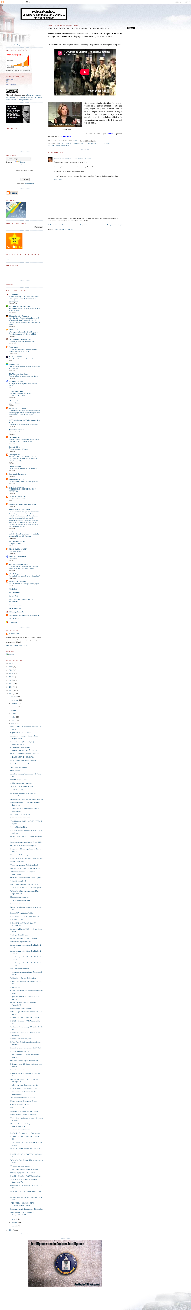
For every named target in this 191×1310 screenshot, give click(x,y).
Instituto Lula (14, 364)
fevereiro (14, 1222)
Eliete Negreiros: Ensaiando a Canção (23, 1101)
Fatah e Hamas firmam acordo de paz (23, 760)
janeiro (13, 1226)
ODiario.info (13, 400)
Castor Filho (10, 79)
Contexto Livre (14, 447)
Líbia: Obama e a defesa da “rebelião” (23, 1114)
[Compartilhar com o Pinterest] (94, 141)
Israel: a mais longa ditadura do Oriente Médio (26, 842)
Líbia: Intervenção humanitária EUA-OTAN (25, 1048)
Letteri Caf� (14, 596)
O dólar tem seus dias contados (21, 783)
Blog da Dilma (14, 592)
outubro (14, 703)
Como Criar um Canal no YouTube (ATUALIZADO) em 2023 (20, 394)
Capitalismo (64, 144)
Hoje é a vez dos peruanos (19, 1051)
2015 (11, 680)
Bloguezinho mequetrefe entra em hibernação (23, 468)
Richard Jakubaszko (16, 612)
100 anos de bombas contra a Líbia (22, 1097)
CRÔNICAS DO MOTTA (18, 549)
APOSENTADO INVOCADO (19, 509)
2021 (11, 670)
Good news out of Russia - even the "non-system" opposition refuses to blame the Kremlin (24, 567)
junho (13, 717)
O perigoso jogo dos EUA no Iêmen (22, 1172)
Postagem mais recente (56, 225)
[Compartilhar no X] (89, 141)
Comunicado (13, 559)
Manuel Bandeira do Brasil (19, 968)
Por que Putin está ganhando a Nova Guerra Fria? (24, 576)
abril (13, 723)
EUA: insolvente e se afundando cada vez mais (26, 858)
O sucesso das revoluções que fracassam (24, 1060)
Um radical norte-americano (20, 818)
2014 (11, 683)
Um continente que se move (20, 904)
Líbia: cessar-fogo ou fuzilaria (20, 941)
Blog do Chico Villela (17, 541)
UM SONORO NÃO (17, 919)
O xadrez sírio (15, 770)
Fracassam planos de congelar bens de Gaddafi (26, 799)
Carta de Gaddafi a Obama (19, 1104)
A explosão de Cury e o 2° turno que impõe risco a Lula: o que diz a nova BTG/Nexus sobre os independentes (24, 299)
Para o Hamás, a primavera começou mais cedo (26, 1070)
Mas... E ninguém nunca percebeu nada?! (24, 884)
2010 (11, 1230)
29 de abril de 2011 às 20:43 (83, 158)
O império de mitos (15, 544)
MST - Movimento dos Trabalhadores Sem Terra (24, 421)
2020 (11, 673)
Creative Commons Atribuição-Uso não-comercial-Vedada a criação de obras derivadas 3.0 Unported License (24, 97)
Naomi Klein (66, 145)
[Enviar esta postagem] (81, 141)
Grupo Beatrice (14, 437)
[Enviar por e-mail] (84, 141)
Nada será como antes (15, 551)
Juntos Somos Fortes (16, 429)
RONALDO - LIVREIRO (18, 408)
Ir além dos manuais (17, 861)
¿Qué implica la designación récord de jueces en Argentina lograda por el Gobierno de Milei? (23, 333)
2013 (11, 687)
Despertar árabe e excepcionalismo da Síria (25, 868)
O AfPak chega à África (18, 780)
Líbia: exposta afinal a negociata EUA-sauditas (26, 1209)
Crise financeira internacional (83, 144)
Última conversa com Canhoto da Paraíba (24, 865)
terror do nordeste (15, 608)
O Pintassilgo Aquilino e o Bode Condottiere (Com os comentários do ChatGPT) (23, 350)
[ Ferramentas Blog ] (16, 391)
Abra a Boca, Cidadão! (17, 581)
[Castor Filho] (7, 82)
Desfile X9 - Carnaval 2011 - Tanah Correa (25, 1133)
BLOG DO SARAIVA (16, 479)
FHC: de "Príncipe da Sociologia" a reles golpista (24, 583)
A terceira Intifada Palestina (20, 1130)
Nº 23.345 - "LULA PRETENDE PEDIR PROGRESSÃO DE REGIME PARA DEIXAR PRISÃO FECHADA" (24, 459)
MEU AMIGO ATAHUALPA (20, 814)
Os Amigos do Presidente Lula (20, 339)
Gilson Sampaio (15, 466)
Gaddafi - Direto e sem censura (21, 1008)
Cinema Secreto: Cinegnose (19, 316)
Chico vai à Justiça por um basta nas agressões (23, 481)
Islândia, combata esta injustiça (21, 1038)
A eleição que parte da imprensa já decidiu (22, 341)
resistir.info (13, 622)
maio (13, 720)
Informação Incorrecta (17, 474)
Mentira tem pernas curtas (19, 897)
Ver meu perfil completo (16, 645)
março (13, 1219)
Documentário (54, 145)
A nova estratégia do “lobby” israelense (24, 1169)
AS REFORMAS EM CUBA (20, 900)
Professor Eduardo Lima (63, 158)
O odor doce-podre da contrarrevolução (24, 1085)
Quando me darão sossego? (19, 855)
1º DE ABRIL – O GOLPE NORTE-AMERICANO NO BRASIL (22, 1204)
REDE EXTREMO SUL (17, 556)
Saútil (11, 531)
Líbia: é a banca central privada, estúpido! (25, 916)
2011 (11, 693)
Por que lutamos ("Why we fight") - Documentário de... (22, 743)
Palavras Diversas (15, 604)
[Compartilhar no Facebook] (92, 141)
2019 (11, 677)
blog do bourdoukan (16, 487)
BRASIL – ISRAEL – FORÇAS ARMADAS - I (26, 1176)
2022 (11, 667)
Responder (58, 179)
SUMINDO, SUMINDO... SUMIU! (22, 786)
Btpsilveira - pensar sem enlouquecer (22, 504)
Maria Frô (13, 589)
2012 (11, 690)
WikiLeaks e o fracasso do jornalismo (23, 978)
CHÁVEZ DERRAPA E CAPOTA (22, 757)
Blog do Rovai (14, 618)
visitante (9, 260)
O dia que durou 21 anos (19, 1108)
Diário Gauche (104, 144)
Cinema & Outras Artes (17, 496)
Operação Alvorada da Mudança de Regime (25, 877)
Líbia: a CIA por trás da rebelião (21, 913)
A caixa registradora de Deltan (18, 449)
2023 (11, 663)
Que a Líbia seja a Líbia (18, 827)
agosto (13, 710)
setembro (14, 707)
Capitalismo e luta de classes (20, 732)
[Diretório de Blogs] (14, 248)
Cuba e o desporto (14, 403)
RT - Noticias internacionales (19, 306)
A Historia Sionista (17, 790)
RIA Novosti (13, 329)
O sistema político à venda (17, 499)
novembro (15, 700)
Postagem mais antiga (114, 225)
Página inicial (85, 225)
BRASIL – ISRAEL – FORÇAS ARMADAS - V (26, 1017)
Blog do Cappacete (16, 573)
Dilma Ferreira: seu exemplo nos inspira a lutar (23, 424)
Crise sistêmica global (18, 881)
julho (13, 713)
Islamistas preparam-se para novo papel (24, 1111)
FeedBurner (29, 183)
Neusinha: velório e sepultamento (22, 764)
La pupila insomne (16, 381)
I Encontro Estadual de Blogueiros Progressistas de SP (22, 1125)
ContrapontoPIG (15, 454)
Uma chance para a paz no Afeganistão (23, 1088)
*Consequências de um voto (20, 1166)
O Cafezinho (13, 294)
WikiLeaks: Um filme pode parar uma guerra (25, 887)
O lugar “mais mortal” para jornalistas (23, 938)
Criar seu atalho (11, 84)
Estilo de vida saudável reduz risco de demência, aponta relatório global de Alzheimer (24, 535)
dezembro (14, 696)
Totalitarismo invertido (18, 767)
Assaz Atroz (13, 347)
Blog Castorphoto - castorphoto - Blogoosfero (21, 600)
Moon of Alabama (15, 356)
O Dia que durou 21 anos (19, 935)
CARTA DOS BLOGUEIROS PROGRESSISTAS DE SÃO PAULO (23, 748)
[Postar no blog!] (87, 141)
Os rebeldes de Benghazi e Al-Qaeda (23, 845)
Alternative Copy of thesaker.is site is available (23, 376)
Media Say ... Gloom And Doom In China (22, 359)
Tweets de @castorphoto (14, 45)
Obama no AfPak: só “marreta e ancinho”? (25, 753)
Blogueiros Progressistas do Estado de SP (24, 615)
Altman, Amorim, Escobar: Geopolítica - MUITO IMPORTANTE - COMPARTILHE (24, 440)
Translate (23, 162)
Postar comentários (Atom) (63, 229)
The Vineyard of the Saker (18, 374)
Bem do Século (15, 987)
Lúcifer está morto (14, 432)
